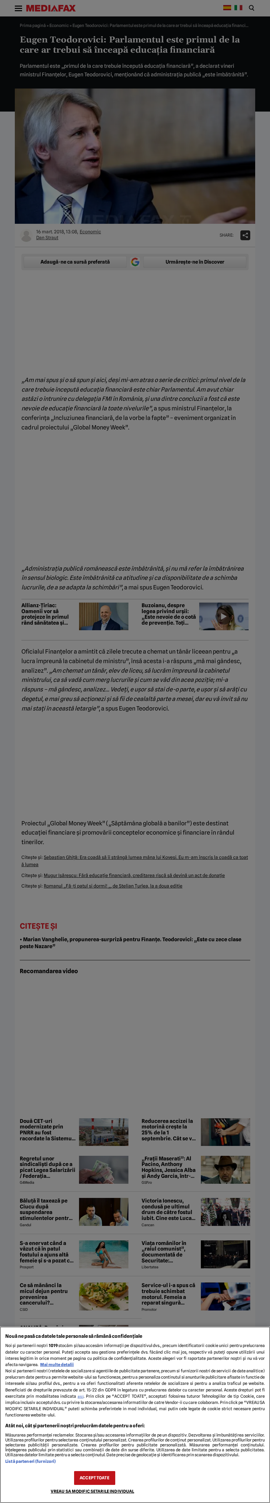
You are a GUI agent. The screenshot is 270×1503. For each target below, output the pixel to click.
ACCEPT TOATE (94, 1477)
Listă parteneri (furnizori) (30, 1461)
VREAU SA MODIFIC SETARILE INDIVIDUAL (92, 1491)
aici (81, 1396)
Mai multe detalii (57, 1364)
